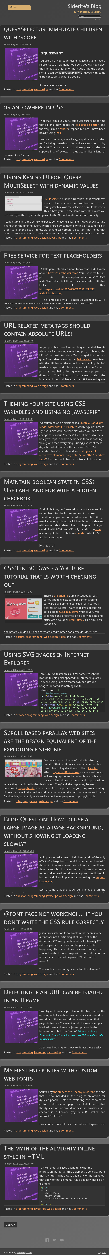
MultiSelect (51, 199)
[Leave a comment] (100, 12)
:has (58, 133)
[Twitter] (89, 12)
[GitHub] (95, 12)
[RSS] (78, 12)
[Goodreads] (98, 12)
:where (64, 129)
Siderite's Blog (84, 6)
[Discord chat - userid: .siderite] (75, 12)
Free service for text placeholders (53, 255)
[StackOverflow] (92, 12)
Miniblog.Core (24, 1252)
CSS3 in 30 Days (68, 612)
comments (66, 89)
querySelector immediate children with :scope (53, 32)
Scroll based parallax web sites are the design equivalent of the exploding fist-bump (50, 740)
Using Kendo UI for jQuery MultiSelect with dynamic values (51, 181)
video (62, 637)
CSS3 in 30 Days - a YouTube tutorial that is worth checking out (50, 576)
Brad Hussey (76, 620)
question (21, 896)
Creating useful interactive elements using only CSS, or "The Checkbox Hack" (72, 455)
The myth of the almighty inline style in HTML (49, 1152)
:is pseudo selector (87, 125)
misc (18, 801)
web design (41, 89)
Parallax (93, 768)
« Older (10, 1225)
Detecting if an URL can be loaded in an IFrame (53, 995)
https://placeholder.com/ (63, 273)
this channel (61, 595)
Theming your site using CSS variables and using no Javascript (52, 407)
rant (25, 801)
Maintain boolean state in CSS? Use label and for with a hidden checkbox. (50, 489)
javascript (55, 237)
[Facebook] (86, 12)
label (98, 529)
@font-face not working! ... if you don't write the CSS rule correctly (54, 917)
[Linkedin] (81, 12)
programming (24, 89)
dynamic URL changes (66, 772)
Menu (13, 7)
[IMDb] (84, 12)
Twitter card (84, 359)
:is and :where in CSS (34, 107)
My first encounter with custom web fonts (50, 1074)
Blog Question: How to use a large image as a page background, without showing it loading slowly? (53, 831)
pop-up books (26, 788)
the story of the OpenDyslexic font (74, 1092)
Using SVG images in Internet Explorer (46, 658)
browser (20, 715)
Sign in (102, 1252)
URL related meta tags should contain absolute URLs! (47, 329)
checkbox (81, 533)
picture (20, 637)
